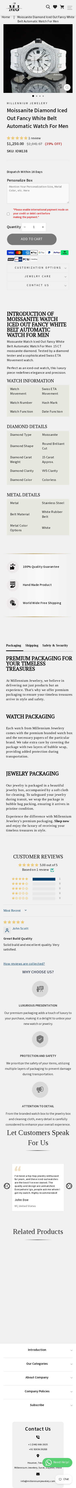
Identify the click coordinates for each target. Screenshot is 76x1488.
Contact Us (38, 285)
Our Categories (37, 1364)
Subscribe (37, 1405)
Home (6, 17)
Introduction (37, 1350)
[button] (18, 138)
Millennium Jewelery (27, 104)
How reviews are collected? (24, 964)
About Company (37, 1377)
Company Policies (37, 1391)
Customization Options (38, 268)
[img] (13, 922)
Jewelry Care (38, 277)
